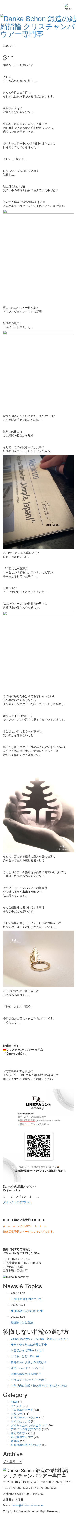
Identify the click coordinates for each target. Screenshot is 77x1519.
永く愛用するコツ (22, 1437)
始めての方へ (19, 1433)
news (14, 1402)
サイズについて (20, 1421)
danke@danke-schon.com (27, 1505)
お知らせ (16, 1413)
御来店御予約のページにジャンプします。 (29, 1231)
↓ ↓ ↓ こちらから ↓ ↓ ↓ (24, 1225)
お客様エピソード (22, 1409)
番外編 (15, 1441)
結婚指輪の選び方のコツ (26, 1445)
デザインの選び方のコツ (26, 1429)
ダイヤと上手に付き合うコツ (29, 1425)
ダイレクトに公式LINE (17, 1202)
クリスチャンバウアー (24, 1417)
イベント (16, 1406)
